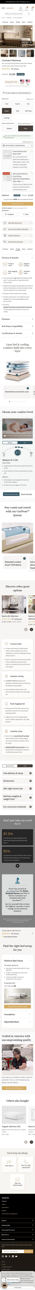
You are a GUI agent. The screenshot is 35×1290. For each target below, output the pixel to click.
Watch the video (26, 494)
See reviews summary (10, 936)
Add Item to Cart (17, 204)
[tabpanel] (17, 466)
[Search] (29, 14)
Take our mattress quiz (11, 494)
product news (23, 1245)
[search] (16, 14)
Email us (4, 1210)
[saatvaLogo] (5, 1198)
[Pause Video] (4, 436)
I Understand (17, 1287)
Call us (3, 1204)
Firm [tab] (25, 442)
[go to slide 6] (22, 401)
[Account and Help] (21, 8)
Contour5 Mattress (17, 17)
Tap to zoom (25, 42)
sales (17, 1245)
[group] (17, 36)
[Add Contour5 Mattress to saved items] (32, 28)
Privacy (3, 1264)
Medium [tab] (10, 442)
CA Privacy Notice (6, 1269)
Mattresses (9, 17)
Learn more (5, 210)
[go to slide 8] (25, 46)
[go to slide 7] (25, 401)
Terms (3, 1261)
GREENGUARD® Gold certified (15, 747)
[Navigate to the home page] (9, 8)
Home (3, 17)
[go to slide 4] (16, 46)
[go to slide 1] (9, 46)
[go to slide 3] (21, 53)
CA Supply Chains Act (7, 1267)
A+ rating (11, 891)
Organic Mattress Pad (20, 151)
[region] (17, 393)
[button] (17, 93)
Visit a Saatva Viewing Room (9, 1214)
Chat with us (5, 1207)
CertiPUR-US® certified (21, 736)
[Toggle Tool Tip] (15, 986)
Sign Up (28, 1251)
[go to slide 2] (13, 53)
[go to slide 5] (18, 46)
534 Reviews (18, 619)
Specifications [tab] (10, 766)
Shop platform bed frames (17, 1007)
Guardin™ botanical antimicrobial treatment (17, 307)
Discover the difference (14, 1088)
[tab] (25, 765)
